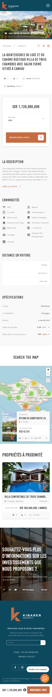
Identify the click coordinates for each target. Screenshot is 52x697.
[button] (31, 393)
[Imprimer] (48, 46)
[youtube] (15, 590)
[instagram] (10, 590)
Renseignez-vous (38, 690)
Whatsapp (28, 589)
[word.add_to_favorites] (38, 46)
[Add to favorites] (45, 467)
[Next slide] (49, 25)
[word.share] (43, 46)
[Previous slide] (3, 25)
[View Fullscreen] (48, 380)
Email (44, 589)
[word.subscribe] (43, 642)
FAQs (16, 652)
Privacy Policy (26, 656)
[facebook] (4, 590)
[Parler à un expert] (44, 678)
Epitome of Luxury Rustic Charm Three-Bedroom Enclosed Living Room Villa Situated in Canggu (33, 418)
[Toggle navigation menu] (48, 5)
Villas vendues (29, 652)
